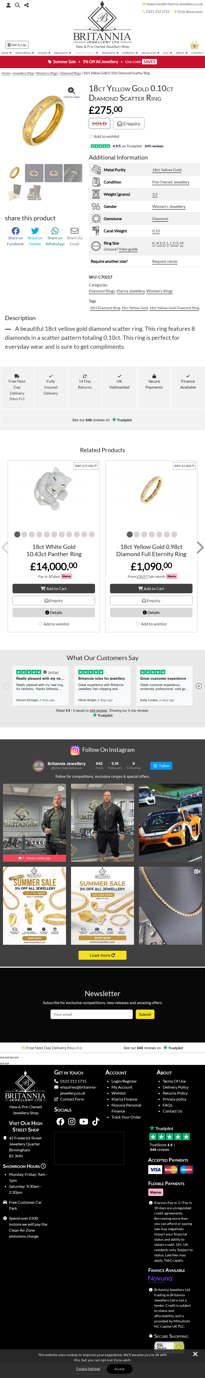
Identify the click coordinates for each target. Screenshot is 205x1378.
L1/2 (174, 243)
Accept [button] (119, 1369)
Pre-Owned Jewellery (171, 181)
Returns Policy (175, 1093)
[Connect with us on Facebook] (60, 1122)
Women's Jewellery (169, 206)
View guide (128, 249)
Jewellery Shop (117, 47)
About (180, 52)
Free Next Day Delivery (17, 390)
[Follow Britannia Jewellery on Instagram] (71, 1122)
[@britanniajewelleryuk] (39, 766)
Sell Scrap (18, 45)
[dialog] (102, 1363)
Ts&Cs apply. (174, 1260)
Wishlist (119, 1093)
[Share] (12, 1057)
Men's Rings (23, 52)
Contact (198, 52)
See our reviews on (91, 419)
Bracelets (61, 52)
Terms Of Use (174, 1081)
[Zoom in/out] (2, 1057)
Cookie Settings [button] (88, 1369)
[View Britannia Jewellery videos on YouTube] (83, 1122)
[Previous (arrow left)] (2, 1063)
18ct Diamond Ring (105, 308)
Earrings (128, 52)
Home (6, 73)
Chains (42, 52)
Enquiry (131, 123)
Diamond (160, 218)
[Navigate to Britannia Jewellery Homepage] (102, 23)
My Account (122, 1087)
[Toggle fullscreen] (7, 1057)
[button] (17, 5)
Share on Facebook (15, 240)
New (79, 47)
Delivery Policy (175, 1087)
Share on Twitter (35, 240)
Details (55, 612)
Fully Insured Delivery (51, 387)
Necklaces (149, 52)
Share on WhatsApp (55, 240)
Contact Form (72, 1099)
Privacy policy (174, 1099)
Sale (166, 52)
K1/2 (160, 243)
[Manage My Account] (8, 5)
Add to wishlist (107, 136)
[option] (51, 1048)
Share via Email (74, 240)
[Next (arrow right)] (7, 1063)
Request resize (164, 261)
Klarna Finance (124, 1099)
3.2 (155, 194)
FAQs (167, 1105)
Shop (5, 52)
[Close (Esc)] (16, 1057)
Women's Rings (85, 52)
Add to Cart (56, 588)
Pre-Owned (96, 47)
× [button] (195, 1354)
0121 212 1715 (73, 1081)
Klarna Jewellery (130, 290)
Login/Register (124, 1081)
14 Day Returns (85, 384)
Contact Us (172, 1111)
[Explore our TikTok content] (95, 1122)
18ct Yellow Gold (167, 169)
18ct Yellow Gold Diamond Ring (174, 308)
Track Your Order (126, 1117)
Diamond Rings (70, 73)
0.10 (156, 230)
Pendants (108, 52)
